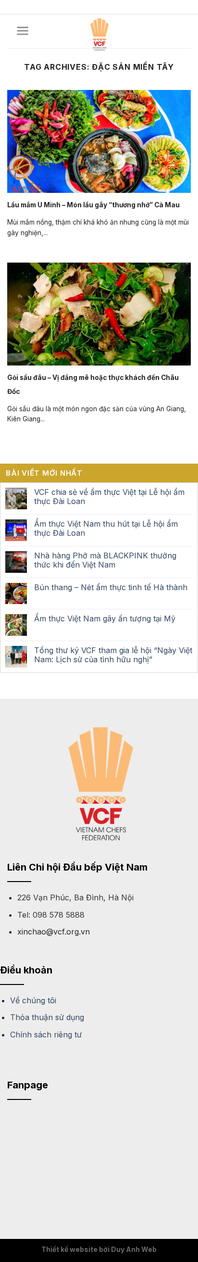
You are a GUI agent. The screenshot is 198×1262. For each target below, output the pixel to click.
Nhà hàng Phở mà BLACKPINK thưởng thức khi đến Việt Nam (105, 560)
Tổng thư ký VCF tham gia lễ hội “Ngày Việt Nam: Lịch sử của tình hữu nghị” (113, 655)
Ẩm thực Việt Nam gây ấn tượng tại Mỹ (104, 618)
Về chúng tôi (33, 1000)
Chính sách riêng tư (46, 1034)
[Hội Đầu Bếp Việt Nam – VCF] (99, 33)
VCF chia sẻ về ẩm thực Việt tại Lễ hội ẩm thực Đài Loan (109, 497)
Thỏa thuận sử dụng (47, 1017)
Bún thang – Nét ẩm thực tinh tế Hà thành (110, 587)
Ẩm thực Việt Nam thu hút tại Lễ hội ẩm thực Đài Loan (106, 528)
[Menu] (22, 31)
